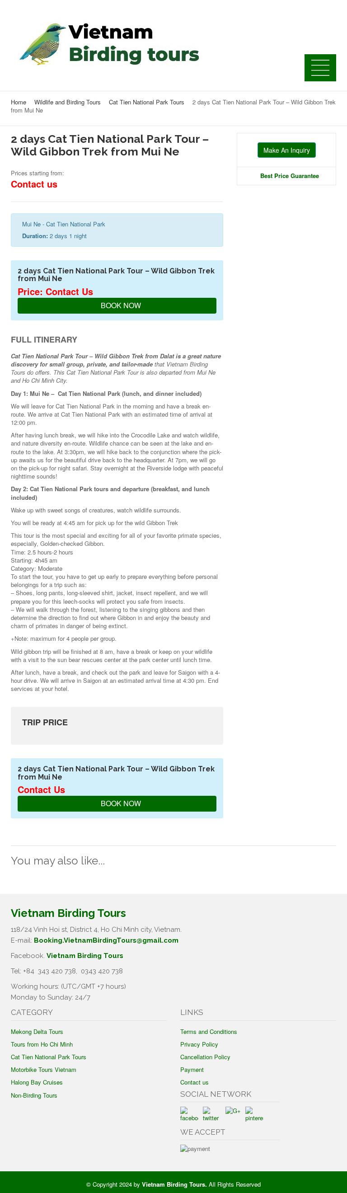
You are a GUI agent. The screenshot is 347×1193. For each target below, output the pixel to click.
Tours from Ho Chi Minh (42, 1044)
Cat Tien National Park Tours (146, 102)
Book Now (120, 305)
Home (18, 102)
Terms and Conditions (208, 1031)
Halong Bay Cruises (37, 1082)
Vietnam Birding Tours (85, 956)
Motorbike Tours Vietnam (43, 1069)
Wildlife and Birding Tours (67, 102)
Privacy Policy (199, 1044)
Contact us (194, 1082)
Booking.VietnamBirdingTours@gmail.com (106, 940)
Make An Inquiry (286, 150)
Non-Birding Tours (34, 1095)
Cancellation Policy (205, 1056)
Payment (192, 1069)
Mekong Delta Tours (37, 1031)
